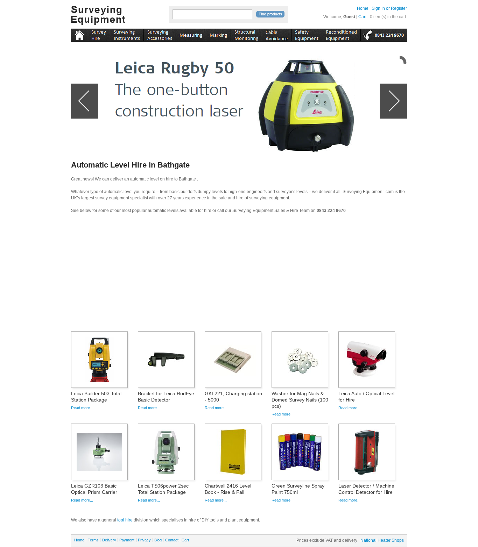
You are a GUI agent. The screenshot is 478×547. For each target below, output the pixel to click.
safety (306, 34)
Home (362, 8)
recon (341, 34)
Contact (171, 540)
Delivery (109, 540)
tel (383, 34)
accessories (159, 34)
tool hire (125, 520)
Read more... (82, 408)
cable (276, 34)
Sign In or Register (389, 8)
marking (218, 34)
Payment (126, 540)
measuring (191, 34)
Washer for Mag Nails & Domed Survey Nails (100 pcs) (300, 400)
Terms (93, 540)
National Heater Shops (382, 540)
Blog (158, 540)
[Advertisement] (239, 275)
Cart (362, 16)
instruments (99, 34)
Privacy (144, 540)
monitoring (246, 34)
